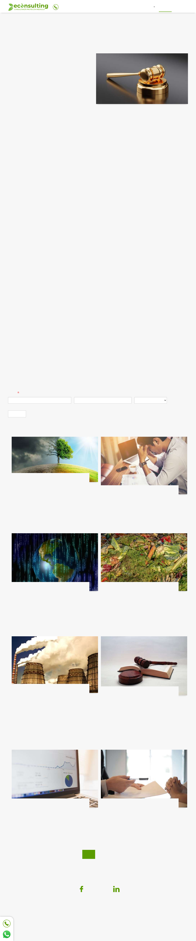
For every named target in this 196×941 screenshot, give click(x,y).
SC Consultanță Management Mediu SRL (84, 911)
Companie (82, 393)
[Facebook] (79, 889)
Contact (182, 6)
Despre (129, 6)
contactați (80, 384)
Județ (138, 393)
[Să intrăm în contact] (7, 924)
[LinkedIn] (116, 889)
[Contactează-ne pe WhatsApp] (7, 934)
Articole (27, 20)
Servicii (147, 6)
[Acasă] (28, 8)
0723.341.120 (103, 924)
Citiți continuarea (25, 510)
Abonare (17, 414)
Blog (165, 6)
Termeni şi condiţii (133, 854)
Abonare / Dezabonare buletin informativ (98, 864)
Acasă (112, 6)
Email (12, 393)
